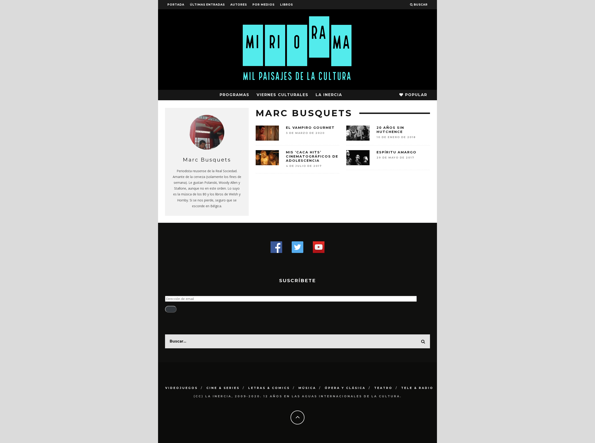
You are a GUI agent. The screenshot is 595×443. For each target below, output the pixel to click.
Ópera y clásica (345, 388)
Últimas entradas (207, 4)
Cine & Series (223, 388)
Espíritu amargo (396, 152)
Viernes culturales (282, 95)
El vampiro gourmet (310, 128)
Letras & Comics (269, 388)
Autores (238, 4)
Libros (286, 4)
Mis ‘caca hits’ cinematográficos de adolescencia (312, 156)
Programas (234, 95)
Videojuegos (181, 388)
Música (307, 388)
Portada (175, 4)
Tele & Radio (417, 388)
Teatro (383, 388)
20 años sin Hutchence (390, 130)
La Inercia (329, 95)
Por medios (263, 4)
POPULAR (415, 95)
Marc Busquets (207, 160)
